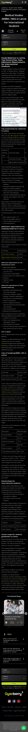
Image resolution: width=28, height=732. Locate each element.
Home (4, 707)
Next (25, 613)
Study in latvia (13, 8)
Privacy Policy (7, 711)
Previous (3, 613)
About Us (18, 707)
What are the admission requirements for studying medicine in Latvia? (12, 650)
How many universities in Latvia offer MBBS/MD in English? (12, 660)
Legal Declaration (19, 711)
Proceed (14, 49)
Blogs (24, 707)
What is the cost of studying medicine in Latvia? (10, 640)
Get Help (10, 707)
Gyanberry (4, 8)
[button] (7, 44)
